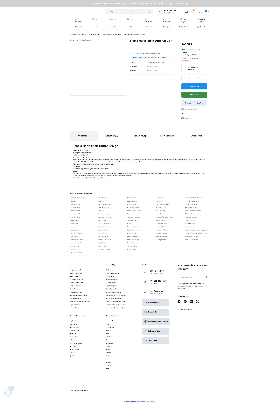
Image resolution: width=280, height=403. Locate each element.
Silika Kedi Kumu (103, 207)
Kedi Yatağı (102, 220)
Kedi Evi (101, 210)
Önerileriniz (196, 136)
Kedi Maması (102, 198)
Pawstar (108, 365)
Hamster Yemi (161, 227)
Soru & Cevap (140, 136)
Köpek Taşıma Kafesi (134, 210)
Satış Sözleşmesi (111, 286)
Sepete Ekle (194, 86)
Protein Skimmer (75, 207)
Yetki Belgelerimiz (75, 298)
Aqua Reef (109, 321)
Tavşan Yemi (160, 220)
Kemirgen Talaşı (161, 230)
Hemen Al (194, 95)
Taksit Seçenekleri (168, 136)
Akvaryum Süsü (75, 249)
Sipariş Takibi (74, 289)
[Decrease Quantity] (189, 78)
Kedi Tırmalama (103, 230)
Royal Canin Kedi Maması (193, 198)
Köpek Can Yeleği (133, 240)
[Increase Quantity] (199, 78)
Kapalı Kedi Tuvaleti (104, 240)
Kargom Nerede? (75, 270)
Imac (107, 359)
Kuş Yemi (159, 201)
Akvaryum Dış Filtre (76, 214)
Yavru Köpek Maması (134, 214)
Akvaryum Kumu (75, 246)
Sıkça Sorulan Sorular (113, 273)
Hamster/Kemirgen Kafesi (164, 217)
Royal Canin (110, 327)
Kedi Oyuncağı (103, 214)
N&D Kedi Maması (191, 204)
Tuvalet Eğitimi (132, 246)
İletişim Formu (74, 276)
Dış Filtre (72, 352)
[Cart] (207, 11)
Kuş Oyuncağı (160, 210)
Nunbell (108, 362)
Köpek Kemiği (131, 249)
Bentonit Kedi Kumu (104, 204)
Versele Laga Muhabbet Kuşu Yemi (196, 230)
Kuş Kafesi (159, 198)
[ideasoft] (128, 401)
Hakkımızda (109, 270)
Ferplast (108, 337)
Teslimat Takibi (74, 308)
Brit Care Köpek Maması (193, 214)
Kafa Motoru (74, 220)
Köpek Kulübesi (132, 201)
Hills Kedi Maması (190, 207)
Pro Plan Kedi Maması (192, 201)
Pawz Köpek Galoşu (191, 236)
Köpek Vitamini (132, 243)
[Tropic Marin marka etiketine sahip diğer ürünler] (134, 46)
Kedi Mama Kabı (103, 236)
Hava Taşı (73, 227)
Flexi (107, 356)
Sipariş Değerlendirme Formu (115, 301)
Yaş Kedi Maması (104, 243)
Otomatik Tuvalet (104, 249)
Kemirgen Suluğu (162, 233)
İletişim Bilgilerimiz (76, 273)
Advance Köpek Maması (193, 210)
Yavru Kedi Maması (104, 223)
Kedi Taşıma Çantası (105, 217)
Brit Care (109, 346)
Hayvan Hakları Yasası (113, 292)
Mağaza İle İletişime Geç (194, 103)
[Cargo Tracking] (186, 11)
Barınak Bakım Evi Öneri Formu (116, 305)
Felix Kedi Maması (191, 217)
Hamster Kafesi (75, 330)
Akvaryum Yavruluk (76, 252)
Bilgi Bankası (110, 276)
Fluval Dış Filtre (190, 223)
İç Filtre (72, 356)
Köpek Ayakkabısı (133, 227)
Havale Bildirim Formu (77, 282)
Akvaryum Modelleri (76, 240)
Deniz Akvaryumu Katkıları (155, 62)
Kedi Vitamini (102, 246)
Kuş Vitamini (160, 214)
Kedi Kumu (101, 201)
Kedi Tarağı (102, 233)
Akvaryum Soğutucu (76, 243)
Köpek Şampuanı (133, 230)
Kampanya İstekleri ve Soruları (116, 295)
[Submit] (206, 277)
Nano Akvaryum (75, 236)
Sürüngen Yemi (161, 240)
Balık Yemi (73, 201)
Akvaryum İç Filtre (76, 217)
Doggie (108, 349)
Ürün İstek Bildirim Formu (114, 298)
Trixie (107, 368)
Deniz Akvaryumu (75, 204)
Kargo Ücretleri (75, 286)
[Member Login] (200, 11)
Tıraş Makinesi (132, 220)
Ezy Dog (108, 352)
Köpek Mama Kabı (133, 207)
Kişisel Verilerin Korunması (78, 295)
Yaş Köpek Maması (133, 217)
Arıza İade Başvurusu (77, 279)
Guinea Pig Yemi (161, 223)
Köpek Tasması (132, 204)
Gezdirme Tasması (133, 236)
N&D (107, 340)
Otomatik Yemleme (76, 230)
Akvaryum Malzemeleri (77, 198)
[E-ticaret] (139, 401)
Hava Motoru (74, 223)
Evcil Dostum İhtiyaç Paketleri (80, 301)
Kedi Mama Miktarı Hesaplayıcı (116, 308)
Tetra (107, 333)
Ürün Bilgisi (83, 136)
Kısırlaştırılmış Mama (105, 227)
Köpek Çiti (130, 223)
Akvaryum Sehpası (76, 233)
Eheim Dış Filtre (190, 220)
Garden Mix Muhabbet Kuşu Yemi (196, 233)
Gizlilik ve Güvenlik (76, 292)
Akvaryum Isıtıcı (75, 210)
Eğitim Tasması (132, 233)
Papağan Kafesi (161, 207)
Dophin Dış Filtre (190, 227)
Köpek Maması (132, 198)
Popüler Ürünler (75, 305)
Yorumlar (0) (112, 136)
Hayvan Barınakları (112, 279)
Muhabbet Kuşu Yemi (163, 204)
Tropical (108, 330)
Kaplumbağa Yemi (162, 236)
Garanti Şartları (111, 282)
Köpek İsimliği (74, 349)
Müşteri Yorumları (111, 289)
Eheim (108, 324)
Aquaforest (109, 343)
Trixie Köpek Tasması (192, 240)
